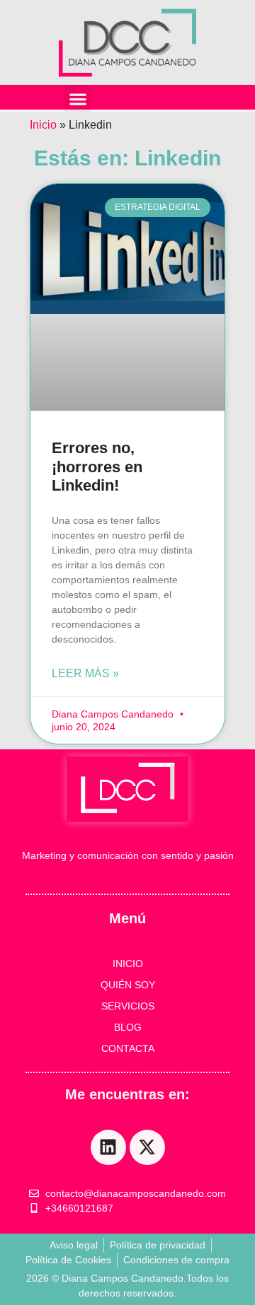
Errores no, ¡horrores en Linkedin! (97, 466)
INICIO (128, 963)
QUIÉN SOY (128, 984)
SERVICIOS (127, 1006)
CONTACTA (127, 1048)
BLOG (128, 1027)
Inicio (43, 125)
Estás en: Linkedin (127, 158)
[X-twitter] (147, 1147)
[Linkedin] (108, 1147)
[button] (77, 98)
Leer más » (85, 673)
